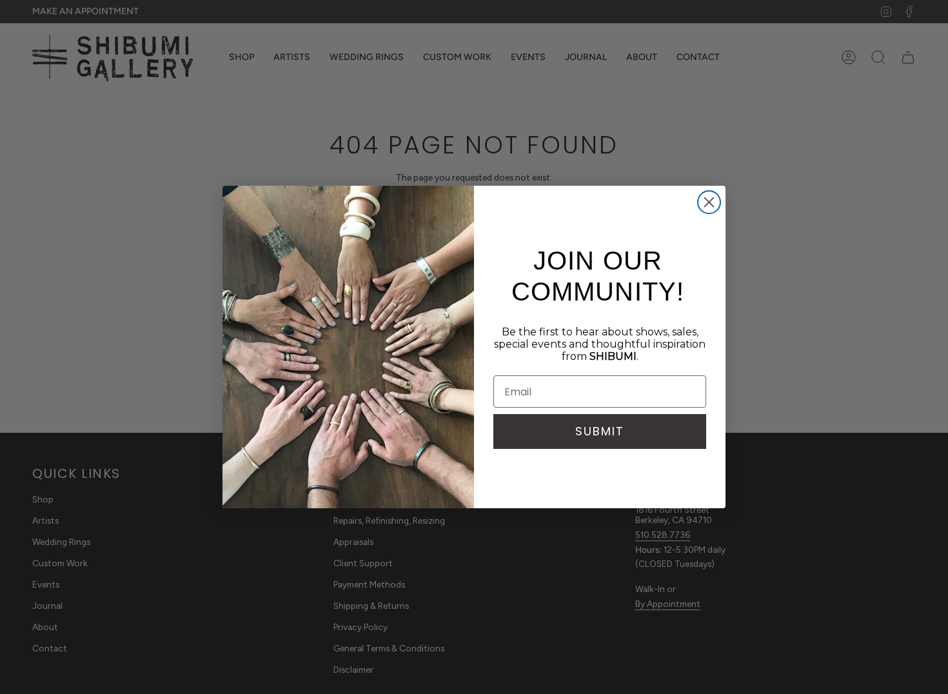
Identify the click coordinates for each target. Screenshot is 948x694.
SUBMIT (599, 431)
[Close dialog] (709, 202)
